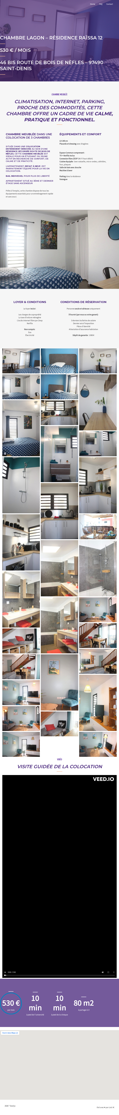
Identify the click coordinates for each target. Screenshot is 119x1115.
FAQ (100, 4)
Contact (109, 4)
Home (92, 4)
